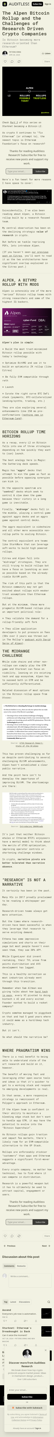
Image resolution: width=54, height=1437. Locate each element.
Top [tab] (5, 1302)
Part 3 (14, 122)
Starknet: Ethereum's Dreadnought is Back (16, 1329)
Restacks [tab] (21, 1266)
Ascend (6, 1310)
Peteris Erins (15, 52)
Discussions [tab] (24, 1302)
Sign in (48, 4)
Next (44, 1246)
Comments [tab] (9, 1266)
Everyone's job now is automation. (19, 1313)
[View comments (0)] (12, 61)
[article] (27, 1315)
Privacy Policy (36, 1420)
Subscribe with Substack (29, 1407)
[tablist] (14, 1266)
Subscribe (37, 4)
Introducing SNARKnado (31, 826)
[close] (45, 1350)
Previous (11, 1246)
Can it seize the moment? (14, 1335)
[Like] (5, 61)
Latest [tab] (13, 1302)
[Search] (49, 1302)
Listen (48, 53)
